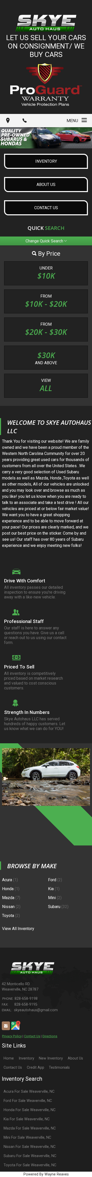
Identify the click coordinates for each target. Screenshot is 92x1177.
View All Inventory (18, 928)
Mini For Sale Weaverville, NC (27, 1137)
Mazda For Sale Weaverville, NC (30, 1128)
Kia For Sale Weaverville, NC (27, 1119)
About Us (75, 1058)
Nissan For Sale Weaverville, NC (29, 1147)
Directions (49, 1036)
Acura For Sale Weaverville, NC (29, 1091)
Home (9, 1058)
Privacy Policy (12, 1036)
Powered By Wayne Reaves (46, 1174)
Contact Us (32, 1036)
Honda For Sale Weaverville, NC (29, 1110)
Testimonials (59, 1067)
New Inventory (51, 1058)
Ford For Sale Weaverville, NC (28, 1101)
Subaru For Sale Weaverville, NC (30, 1156)
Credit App (35, 1067)
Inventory (26, 1058)
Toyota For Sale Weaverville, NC (30, 1165)
